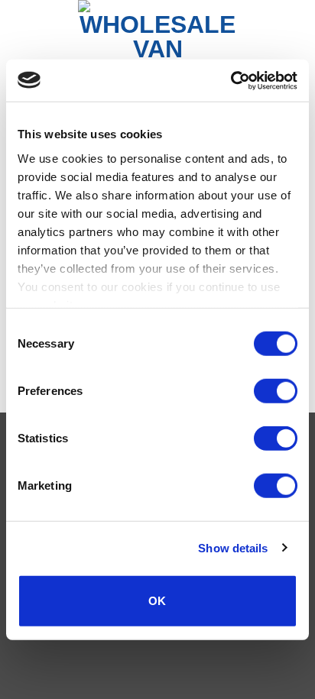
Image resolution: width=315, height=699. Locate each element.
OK (157, 600)
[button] (20, 35)
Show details (233, 547)
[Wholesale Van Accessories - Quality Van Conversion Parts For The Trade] (157, 35)
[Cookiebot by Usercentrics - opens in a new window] (230, 80)
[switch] (275, 391)
